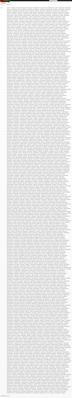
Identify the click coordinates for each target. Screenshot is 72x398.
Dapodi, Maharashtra (43, 87)
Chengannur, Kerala (15, 74)
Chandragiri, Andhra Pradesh (56, 69)
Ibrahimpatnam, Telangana (32, 139)
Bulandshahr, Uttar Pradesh (52, 63)
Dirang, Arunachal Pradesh (37, 101)
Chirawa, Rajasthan (35, 81)
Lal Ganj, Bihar (47, 205)
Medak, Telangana (9, 226)
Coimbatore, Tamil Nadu (58, 83)
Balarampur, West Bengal (10, 36)
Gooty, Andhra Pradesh (53, 119)
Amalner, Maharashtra (42, 15)
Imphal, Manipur (9, 140)
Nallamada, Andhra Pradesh (17, 244)
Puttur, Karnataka (20, 294)
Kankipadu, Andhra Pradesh (16, 166)
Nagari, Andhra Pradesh (10, 241)
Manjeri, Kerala (50, 220)
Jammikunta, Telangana (60, 146)
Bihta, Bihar (44, 57)
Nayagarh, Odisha (38, 252)
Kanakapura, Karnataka (21, 163)
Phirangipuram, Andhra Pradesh (62, 282)
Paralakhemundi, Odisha (47, 270)
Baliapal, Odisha (21, 36)
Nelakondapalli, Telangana (16, 253)
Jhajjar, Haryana (24, 151)
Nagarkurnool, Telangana (17, 241)
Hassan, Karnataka (56, 131)
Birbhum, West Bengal (55, 59)
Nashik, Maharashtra (61, 249)
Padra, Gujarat (45, 261)
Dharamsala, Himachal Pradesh (62, 95)
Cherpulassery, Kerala (63, 74)
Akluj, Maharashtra (9, 12)
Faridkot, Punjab (62, 107)
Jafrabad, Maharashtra (37, 142)
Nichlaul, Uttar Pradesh (50, 255)
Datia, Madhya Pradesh (57, 89)
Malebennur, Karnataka (21, 216)
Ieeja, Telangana (67, 139)
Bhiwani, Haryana (49, 54)
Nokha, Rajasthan (35, 258)
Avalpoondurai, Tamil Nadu (39, 30)
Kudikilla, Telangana (16, 199)
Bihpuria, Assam (40, 57)
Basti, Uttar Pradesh (42, 45)
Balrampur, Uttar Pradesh (65, 36)
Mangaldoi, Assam (15, 220)
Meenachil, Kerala (35, 226)
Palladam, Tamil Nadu (66, 264)
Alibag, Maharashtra (13, 13)
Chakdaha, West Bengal (63, 66)
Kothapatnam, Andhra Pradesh (60, 193)
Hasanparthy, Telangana (33, 131)
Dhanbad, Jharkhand (37, 95)
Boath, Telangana (31, 60)
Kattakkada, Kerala (17, 175)
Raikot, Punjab (59, 296)
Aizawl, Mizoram (27, 10)
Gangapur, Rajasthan (22, 113)
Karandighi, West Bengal (10, 169)
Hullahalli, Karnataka (31, 137)
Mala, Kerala (52, 214)
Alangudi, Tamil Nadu (54, 12)
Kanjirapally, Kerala (61, 164)
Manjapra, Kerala (46, 220)
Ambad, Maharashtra (66, 15)
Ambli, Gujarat (63, 16)
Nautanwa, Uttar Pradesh (37, 250)
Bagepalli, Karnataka (38, 33)
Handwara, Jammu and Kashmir (29, 128)
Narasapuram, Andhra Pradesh (39, 247)
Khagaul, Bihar (33, 178)
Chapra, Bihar (54, 71)
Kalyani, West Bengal (57, 160)
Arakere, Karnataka (9, 24)
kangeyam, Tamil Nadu (23, 164)
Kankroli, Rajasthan (22, 166)
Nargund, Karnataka (9, 249)
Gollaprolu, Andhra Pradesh (23, 119)
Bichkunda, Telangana (9, 57)
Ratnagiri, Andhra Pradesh (47, 306)
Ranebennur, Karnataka (38, 305)
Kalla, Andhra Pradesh (36, 158)
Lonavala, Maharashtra (15, 208)
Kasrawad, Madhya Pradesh (10, 173)
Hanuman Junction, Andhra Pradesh (50, 128)
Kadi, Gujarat (39, 154)
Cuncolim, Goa (49, 84)
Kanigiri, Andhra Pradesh (43, 164)
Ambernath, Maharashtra (51, 16)
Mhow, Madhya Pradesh (52, 228)
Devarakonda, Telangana (10, 93)
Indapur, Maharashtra (14, 140)
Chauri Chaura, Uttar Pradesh (25, 72)
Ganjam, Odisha (59, 113)
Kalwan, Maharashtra (38, 160)
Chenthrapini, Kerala (46, 74)
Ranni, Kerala (15, 306)
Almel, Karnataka (61, 13)
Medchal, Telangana (23, 226)
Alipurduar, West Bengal (26, 13)
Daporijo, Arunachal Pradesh (50, 87)
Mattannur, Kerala (31, 225)
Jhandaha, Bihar (34, 151)
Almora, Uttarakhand (66, 13)
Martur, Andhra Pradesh (45, 223)
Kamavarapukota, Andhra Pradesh (42, 161)
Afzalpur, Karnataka (24, 9)
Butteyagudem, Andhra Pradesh (48, 65)
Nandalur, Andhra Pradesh (63, 244)
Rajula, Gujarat (57, 300)
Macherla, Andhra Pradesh (67, 208)
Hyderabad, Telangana (16, 139)
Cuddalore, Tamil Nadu (23, 84)
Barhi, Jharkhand (41, 42)
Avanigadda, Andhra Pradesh (46, 30)
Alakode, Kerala (30, 12)
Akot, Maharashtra (25, 12)
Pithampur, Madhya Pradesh (31, 285)
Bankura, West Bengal (17, 39)
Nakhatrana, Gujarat (43, 243)
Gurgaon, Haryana (27, 125)
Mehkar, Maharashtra (55, 226)
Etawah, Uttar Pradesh (20, 107)
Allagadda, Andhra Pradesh (33, 13)
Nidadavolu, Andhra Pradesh (57, 255)
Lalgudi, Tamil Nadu (52, 205)
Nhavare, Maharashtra (40, 255)
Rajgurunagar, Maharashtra (10, 300)
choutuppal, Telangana (47, 83)
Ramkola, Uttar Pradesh (28, 303)
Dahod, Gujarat (35, 86)
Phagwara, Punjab (44, 282)
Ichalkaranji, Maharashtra (39, 139)
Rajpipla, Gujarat (35, 300)
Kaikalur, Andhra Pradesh (36, 155)
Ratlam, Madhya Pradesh (40, 306)
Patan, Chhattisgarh (60, 273)
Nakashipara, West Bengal (36, 243)
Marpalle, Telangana (38, 223)
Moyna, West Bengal (35, 232)
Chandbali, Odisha (23, 69)
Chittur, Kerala (21, 83)
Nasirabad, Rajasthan (9, 250)
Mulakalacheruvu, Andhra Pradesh (11, 235)
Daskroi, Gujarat (41, 89)
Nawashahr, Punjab (33, 252)
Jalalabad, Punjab (29, 145)
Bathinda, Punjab (58, 45)
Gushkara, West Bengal (61, 125)
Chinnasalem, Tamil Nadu (35, 80)
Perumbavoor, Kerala (13, 282)
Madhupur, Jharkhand (20, 211)
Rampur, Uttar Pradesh (9, 305)
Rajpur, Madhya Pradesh (41, 300)
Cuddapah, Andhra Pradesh (30, 84)
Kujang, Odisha (27, 199)
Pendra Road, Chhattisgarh (16, 279)
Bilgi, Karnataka (41, 59)
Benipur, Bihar (54, 48)
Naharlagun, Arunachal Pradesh (63, 241)
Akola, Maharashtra (14, 12)
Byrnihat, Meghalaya (9, 66)
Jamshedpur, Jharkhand (15, 148)
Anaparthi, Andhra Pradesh (10, 21)
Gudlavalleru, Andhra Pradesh (39, 122)
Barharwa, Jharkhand (35, 42)
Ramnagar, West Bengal (47, 303)
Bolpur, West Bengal (14, 62)
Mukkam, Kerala (44, 234)
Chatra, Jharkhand (14, 72)
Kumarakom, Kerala (56, 199)
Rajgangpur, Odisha (58, 299)
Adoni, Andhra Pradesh (14, 9)
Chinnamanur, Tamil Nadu (28, 80)
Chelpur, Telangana (50, 72)
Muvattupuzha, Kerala (42, 238)
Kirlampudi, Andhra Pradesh (28, 184)
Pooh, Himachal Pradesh (29, 288)
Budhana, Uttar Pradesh (40, 63)
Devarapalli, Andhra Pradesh (17, 93)
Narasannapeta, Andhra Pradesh (31, 247)
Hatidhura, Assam (68, 131)
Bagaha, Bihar (21, 33)
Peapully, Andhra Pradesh (47, 276)
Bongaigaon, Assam (40, 62)
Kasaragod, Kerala (34, 172)
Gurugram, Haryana (41, 125)
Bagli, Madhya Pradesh (51, 33)
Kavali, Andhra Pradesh (42, 175)
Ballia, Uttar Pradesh (39, 36)
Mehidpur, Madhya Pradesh (48, 226)
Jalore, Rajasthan (14, 146)
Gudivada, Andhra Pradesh (24, 122)
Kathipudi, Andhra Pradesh (24, 173)
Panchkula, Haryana (33, 267)
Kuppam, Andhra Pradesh (28, 202)
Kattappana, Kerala (22, 175)
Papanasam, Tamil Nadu (32, 270)
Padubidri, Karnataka (57, 261)
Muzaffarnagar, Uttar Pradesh (49, 238)
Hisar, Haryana (34, 134)
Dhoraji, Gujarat (64, 98)
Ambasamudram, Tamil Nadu (37, 16)
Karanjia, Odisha (22, 169)
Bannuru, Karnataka (23, 39)
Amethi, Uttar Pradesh (15, 18)
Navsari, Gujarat (63, 250)
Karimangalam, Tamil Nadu (66, 169)
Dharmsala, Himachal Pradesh (19, 98)
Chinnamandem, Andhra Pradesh (20, 80)
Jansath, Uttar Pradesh (56, 148)
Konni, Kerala (22, 190)
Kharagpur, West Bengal (16, 181)
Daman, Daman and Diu (55, 86)
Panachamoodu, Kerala (9, 267)
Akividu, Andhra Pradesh (64, 10)
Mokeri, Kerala (13, 231)
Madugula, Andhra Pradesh (48, 211)
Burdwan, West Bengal (26, 65)
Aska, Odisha (34, 27)
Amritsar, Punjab (52, 18)
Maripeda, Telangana (25, 223)
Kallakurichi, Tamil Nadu (48, 158)
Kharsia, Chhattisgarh (41, 181)
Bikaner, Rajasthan (66, 57)
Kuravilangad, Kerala (39, 202)
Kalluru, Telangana (66, 158)
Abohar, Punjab (18, 7)
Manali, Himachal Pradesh (19, 217)
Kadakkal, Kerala (15, 154)
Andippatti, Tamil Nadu (43, 21)
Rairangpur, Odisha (16, 297)
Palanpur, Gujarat (22, 264)
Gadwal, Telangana (38, 110)
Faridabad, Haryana (57, 107)
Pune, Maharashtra (63, 291)
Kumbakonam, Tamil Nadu (63, 199)
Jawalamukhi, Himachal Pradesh (30, 149)
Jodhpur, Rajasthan (66, 151)
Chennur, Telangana (34, 74)
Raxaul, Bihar (16, 308)
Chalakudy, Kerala (24, 68)
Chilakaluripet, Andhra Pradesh (34, 78)
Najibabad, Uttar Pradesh (29, 243)
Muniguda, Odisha (32, 237)
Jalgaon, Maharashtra (57, 145)
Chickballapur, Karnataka (50, 77)
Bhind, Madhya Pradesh (31, 54)
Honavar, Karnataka (67, 134)
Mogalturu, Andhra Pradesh (45, 229)
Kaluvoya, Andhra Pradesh (24, 160)
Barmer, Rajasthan (66, 42)
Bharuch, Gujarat (57, 51)
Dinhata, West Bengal (26, 101)
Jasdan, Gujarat (8, 149)
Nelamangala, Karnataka (23, 253)
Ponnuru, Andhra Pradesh (22, 288)
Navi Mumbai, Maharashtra (57, 250)
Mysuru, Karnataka (24, 240)
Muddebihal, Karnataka (49, 232)
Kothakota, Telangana (31, 193)
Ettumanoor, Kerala (26, 107)
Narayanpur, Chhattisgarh (62, 247)
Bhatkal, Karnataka (68, 51)
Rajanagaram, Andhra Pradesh (18, 299)
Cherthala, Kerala (9, 75)
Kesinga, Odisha (25, 178)
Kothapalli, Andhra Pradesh (52, 193)
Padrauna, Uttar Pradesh (51, 261)
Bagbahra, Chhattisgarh (32, 33)
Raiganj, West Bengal (38, 296)
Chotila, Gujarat (41, 83)
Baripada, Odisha (50, 42)
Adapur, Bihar (56, 7)
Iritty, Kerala (51, 140)
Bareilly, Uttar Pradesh (9, 42)
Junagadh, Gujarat (62, 152)
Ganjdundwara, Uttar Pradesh (65, 113)
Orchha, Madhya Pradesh (10, 261)
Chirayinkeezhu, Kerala (41, 81)
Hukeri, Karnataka (21, 137)
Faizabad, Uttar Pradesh (40, 107)
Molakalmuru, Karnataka (19, 231)
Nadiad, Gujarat (41, 240)
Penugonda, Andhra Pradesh (48, 279)
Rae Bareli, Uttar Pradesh (51, 294)
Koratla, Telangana (65, 190)
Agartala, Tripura (42, 9)
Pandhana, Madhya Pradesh (59, 267)
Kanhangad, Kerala (36, 164)
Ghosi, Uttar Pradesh (34, 116)
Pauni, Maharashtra (16, 276)
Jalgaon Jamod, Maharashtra (64, 145)
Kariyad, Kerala (20, 170)
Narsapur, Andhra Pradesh (27, 249)
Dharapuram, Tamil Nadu (10, 96)
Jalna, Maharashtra (9, 146)
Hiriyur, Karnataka (29, 134)
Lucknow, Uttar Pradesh (41, 208)
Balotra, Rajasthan (58, 36)
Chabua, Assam (36, 66)
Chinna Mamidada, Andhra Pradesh (11, 80)
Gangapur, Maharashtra (29, 113)
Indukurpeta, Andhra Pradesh (32, 140)
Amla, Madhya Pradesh (28, 18)
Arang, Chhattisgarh (40, 24)
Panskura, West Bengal (17, 270)
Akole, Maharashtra (20, 12)
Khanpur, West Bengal (9, 181)
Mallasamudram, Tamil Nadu (66, 216)
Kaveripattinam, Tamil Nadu (58, 175)
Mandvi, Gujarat (45, 219)
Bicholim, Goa (14, 57)
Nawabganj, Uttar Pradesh (10, 252)
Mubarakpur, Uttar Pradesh (41, 232)
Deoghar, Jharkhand (15, 92)
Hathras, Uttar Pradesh (62, 131)
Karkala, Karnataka (35, 170)
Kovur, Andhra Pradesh (16, 196)
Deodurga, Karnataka (9, 92)
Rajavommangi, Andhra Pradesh (47, 299)
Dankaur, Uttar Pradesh (33, 87)
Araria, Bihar (56, 24)
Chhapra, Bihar (52, 75)
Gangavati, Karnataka (42, 113)
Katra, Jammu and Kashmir (62, 173)
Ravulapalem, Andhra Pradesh (10, 308)
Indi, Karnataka (19, 140)
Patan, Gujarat (65, 273)
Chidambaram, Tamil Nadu (64, 77)
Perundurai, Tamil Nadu (20, 282)
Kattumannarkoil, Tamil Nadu (29, 175)
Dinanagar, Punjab (14, 101)
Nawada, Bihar (16, 252)
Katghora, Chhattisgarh (17, 173)
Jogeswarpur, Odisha (9, 152)
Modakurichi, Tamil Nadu (29, 229)
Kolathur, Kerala (52, 187)
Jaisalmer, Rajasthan (57, 143)
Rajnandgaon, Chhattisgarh (29, 300)
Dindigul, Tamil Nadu (20, 101)
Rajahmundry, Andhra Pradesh (46, 297)
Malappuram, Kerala (64, 214)
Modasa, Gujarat (34, 229)
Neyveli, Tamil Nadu (28, 255)
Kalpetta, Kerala (19, 160)
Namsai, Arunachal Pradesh (48, 244)
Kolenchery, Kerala (57, 187)
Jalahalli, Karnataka (15, 145)
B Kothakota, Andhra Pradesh (24, 60)
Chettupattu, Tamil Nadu (35, 75)
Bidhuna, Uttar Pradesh (25, 57)
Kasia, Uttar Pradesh (58, 172)
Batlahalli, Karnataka (63, 45)
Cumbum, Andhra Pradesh (37, 84)
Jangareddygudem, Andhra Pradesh (37, 148)
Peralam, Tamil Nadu (63, 279)
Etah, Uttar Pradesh (14, 107)
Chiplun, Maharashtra (9, 81)
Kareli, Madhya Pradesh (38, 169)
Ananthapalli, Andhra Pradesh (54, 19)
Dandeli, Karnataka (27, 87)
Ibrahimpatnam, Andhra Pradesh (24, 139)
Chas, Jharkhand (9, 72)
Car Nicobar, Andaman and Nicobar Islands (28, 66)
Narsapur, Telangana (33, 249)
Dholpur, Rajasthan (52, 98)
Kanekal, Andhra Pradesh (10, 164)
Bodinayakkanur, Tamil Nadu (59, 60)
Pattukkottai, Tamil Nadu (10, 276)
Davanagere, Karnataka (22, 90)
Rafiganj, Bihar (56, 294)
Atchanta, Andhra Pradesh (58, 27)
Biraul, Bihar (50, 59)
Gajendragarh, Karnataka (61, 110)
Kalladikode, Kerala (42, 158)
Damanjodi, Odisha (65, 86)
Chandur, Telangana (16, 71)
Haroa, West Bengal (15, 131)
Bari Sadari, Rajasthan (56, 42)
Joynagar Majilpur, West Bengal (43, 152)
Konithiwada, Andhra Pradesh (16, 190)
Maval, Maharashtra (47, 225)
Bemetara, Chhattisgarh (38, 48)
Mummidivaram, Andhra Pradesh (61, 235)
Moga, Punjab (39, 229)
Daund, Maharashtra (68, 89)
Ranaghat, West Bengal (16, 305)
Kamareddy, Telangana (34, 161)
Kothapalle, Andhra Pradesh (44, 193)
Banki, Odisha (12, 39)
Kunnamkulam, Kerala (9, 202)
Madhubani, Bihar (9, 211)
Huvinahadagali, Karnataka (61, 137)
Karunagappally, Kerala (66, 170)
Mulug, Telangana (48, 235)
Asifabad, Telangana (29, 27)
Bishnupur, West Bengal (10, 60)
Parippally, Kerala (16, 273)
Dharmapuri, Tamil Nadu (59, 96)
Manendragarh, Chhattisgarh (56, 219)
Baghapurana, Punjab (44, 33)
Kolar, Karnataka (25, 187)
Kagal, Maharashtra (19, 155)
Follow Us (65, 0)
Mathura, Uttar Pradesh (25, 225)
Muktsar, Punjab (54, 234)
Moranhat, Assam (38, 231)
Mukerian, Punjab (33, 234)
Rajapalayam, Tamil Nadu (26, 299)
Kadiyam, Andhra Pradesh (57, 154)
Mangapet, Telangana (35, 220)
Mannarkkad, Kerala (9, 222)
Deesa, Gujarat (33, 90)
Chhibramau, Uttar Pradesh (28, 77)
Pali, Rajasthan (45, 264)
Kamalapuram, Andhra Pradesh (17, 161)
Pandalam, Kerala (38, 267)
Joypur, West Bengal (50, 152)
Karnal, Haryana (54, 170)
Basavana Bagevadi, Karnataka (10, 45)
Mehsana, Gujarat (60, 226)
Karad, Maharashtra (39, 167)
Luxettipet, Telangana (52, 208)
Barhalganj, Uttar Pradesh (25, 42)
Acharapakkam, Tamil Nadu (50, 7)
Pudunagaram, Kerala (16, 291)
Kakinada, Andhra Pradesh (67, 155)
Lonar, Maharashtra (9, 208)
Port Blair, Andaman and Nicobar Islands (55, 288)
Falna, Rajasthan (52, 107)
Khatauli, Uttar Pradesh (54, 181)
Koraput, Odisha (54, 190)
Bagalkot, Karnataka (26, 33)
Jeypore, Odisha (9, 151)
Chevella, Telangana (41, 75)
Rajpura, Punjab (47, 300)
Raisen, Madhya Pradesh (23, 297)
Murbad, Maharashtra (51, 237)
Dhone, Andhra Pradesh (58, 98)
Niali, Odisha (45, 255)
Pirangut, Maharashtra (9, 285)
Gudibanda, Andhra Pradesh (10, 122)
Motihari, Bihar (20, 232)
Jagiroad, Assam (30, 143)
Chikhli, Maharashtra (9, 78)
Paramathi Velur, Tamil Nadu (60, 270)
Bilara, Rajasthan (23, 59)
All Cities (8, 7)
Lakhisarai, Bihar (14, 205)
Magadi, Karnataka (68, 211)
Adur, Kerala (19, 9)
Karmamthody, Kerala (49, 170)
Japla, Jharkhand (68, 148)
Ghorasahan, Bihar (29, 116)
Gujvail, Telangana (66, 122)
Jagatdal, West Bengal (54, 142)
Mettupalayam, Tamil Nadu (39, 228)
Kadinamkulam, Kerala (44, 154)
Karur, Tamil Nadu (9, 172)
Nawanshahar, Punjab (27, 252)
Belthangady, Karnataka (20, 48)
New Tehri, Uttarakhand (22, 255)
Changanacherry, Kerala (22, 71)
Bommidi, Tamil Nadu (28, 62)
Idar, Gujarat (58, 139)
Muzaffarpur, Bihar (56, 238)
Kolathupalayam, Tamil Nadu (39, 187)
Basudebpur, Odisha (48, 45)
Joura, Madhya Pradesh (36, 152)
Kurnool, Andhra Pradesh (46, 202)
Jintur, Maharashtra (61, 151)
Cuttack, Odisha (59, 84)
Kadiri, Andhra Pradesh (50, 154)
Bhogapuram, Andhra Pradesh (55, 54)
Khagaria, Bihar (29, 178)
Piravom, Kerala (15, 285)
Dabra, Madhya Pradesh (10, 86)
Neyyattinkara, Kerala (34, 255)
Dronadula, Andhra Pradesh (10, 104)
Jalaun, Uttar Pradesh (46, 145)
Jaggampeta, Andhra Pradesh (23, 143)
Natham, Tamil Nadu (15, 250)
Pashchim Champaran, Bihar (45, 273)
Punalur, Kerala (58, 291)
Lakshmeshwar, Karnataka (27, 205)
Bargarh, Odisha (15, 42)
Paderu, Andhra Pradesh (39, 261)
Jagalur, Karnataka (48, 142)
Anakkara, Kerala (21, 19)
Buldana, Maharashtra (66, 63)
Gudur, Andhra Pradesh (53, 122)
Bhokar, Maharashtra (62, 54)
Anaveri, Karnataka (16, 21)
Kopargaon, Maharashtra (33, 190)
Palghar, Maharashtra (39, 264)
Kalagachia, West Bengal (19, 157)
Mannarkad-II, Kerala (68, 220)
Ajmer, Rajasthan (37, 10)
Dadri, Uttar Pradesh (24, 86)
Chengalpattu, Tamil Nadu (61, 72)
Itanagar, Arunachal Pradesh (10, 142)
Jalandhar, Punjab (41, 145)
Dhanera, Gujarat (42, 95)
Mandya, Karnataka (49, 219)
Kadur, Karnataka (14, 155)
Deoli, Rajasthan (26, 92)
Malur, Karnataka (13, 217)
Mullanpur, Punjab (30, 235)
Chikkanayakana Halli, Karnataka (21, 78)
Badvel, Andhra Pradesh (16, 33)
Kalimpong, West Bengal (23, 158)
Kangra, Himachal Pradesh (30, 164)
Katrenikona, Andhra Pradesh (10, 175)
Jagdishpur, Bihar (9, 143)
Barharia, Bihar (30, 42)
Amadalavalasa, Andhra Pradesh (27, 15)
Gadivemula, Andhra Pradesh (32, 110)
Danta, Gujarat (38, 87)
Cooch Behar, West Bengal (10, 84)
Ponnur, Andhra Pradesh (16, 288)
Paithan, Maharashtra (63, 261)
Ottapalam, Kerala (16, 261)
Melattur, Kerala (65, 226)
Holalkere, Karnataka (54, 134)
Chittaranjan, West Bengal (60, 81)
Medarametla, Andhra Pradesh (16, 226)
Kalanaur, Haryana (43, 157)
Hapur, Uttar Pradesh (65, 128)
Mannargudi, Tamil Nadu (62, 220)
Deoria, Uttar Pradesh (38, 92)
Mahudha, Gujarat (13, 214)
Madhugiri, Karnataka (14, 211)
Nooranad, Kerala (40, 258)
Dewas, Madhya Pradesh (57, 93)
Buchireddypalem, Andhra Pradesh (26, 63)
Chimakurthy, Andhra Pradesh (47, 78)
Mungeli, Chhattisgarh (26, 237)
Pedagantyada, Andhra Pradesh (60, 276)
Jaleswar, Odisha (52, 145)
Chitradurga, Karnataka (53, 81)
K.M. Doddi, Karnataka (60, 184)
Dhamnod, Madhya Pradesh (10, 95)
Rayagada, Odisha (36, 308)
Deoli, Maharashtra (21, 92)
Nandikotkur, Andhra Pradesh (46, 246)
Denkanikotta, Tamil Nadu (63, 90)
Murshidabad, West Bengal (10, 238)
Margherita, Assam (67, 222)
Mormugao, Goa (64, 231)
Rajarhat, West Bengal (39, 299)
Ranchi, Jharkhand (32, 305)
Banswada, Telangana (35, 39)
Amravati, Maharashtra (42, 18)
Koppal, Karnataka (44, 190)
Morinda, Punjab (60, 231)
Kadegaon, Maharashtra (34, 154)
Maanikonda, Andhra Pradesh (59, 208)
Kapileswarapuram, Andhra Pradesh (25, 167)
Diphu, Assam (31, 101)
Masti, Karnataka (63, 223)
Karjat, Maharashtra (30, 170)
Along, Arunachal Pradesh (10, 15)
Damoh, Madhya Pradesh (17, 87)
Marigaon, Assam (20, 223)
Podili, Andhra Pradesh (67, 285)
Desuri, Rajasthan (44, 92)
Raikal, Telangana (50, 296)
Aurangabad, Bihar (32, 30)
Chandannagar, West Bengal (65, 68)
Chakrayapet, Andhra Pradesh (17, 68)
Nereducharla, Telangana (10, 255)
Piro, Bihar (19, 285)
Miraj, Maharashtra (64, 228)
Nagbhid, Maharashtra (37, 241)
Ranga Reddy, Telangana (45, 305)
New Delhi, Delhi (16, 255)
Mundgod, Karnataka (15, 237)
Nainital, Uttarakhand (22, 243)
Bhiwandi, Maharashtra (43, 54)
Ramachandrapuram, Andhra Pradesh (21, 302)
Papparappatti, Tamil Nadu (39, 270)
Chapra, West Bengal (49, 71)
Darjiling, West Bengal (63, 87)
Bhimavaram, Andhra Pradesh (23, 54)
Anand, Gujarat (26, 19)
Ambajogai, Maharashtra (25, 16)
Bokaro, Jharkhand (9, 62)
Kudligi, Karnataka (22, 199)
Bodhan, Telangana (47, 60)
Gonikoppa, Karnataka (47, 119)
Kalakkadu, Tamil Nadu (31, 157)
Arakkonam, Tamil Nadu (15, 24)
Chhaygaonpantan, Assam (21, 77)
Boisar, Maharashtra (65, 60)
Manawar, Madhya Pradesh (47, 217)
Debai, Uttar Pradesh (28, 90)
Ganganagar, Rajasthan (9, 113)
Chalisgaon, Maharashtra (30, 68)
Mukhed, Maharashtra (38, 234)
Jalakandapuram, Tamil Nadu (22, 145)
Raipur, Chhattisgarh (64, 296)
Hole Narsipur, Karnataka (61, 134)
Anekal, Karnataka (54, 21)
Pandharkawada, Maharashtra (67, 267)
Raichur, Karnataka (33, 296)
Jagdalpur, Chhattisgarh (66, 142)
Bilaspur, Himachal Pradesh (29, 59)
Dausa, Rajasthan (9, 90)
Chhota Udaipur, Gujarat (43, 77)
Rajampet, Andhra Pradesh (10, 299)
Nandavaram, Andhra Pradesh (10, 246)
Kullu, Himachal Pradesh (50, 199)
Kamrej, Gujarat (68, 161)
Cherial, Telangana (52, 74)
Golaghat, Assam (17, 119)
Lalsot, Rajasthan (64, 205)
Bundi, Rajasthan (9, 65)
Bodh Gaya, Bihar (53, 60)
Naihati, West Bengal (17, 243)
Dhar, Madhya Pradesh (55, 95)
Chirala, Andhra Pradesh (29, 81)
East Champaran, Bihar (68, 104)
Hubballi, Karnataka (15, 137)
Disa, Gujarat (42, 101)
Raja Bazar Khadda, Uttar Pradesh (37, 297)
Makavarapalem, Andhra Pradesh (30, 214)
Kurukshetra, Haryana (64, 202)
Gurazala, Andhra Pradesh (16, 125)
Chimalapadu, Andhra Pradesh (55, 78)
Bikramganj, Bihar (9, 59)
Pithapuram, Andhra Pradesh (39, 285)
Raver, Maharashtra (64, 306)
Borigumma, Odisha (52, 62)
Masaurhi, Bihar (51, 223)
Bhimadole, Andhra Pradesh (15, 54)
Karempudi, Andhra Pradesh (45, 169)
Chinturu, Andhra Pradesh (63, 80)
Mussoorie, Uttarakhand (23, 238)
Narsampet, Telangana (20, 249)
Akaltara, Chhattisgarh (42, 10)
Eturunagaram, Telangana (33, 107)
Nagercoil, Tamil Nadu (50, 241)
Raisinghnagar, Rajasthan (30, 297)
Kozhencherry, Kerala (43, 196)
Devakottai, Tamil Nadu (64, 92)
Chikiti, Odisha (14, 78)
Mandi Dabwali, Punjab (17, 219)
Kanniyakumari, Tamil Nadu (55, 166)
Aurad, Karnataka (20, 30)
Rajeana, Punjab (53, 299)
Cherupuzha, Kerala (22, 75)
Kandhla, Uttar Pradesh (57, 163)
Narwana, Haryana (56, 249)
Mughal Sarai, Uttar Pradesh (26, 234)
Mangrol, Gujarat (41, 220)
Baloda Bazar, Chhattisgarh (52, 36)
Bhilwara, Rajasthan (9, 54)
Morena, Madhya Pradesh (48, 231)
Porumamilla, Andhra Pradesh (64, 288)
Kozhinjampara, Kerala (55, 196)
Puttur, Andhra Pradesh (14, 294)
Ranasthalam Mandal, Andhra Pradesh (24, 305)
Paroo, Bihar (31, 273)
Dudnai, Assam (22, 104)
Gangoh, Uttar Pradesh (49, 113)
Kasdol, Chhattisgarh (39, 172)
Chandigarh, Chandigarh (29, 69)
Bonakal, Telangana (34, 62)
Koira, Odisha (16, 187)
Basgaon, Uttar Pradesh (18, 45)
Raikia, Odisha (54, 296)
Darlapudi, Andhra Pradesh (10, 89)
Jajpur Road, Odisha (67, 143)
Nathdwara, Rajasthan (21, 250)
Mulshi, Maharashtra (35, 235)
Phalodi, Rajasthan (49, 282)
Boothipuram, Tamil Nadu (46, 62)
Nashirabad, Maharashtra (68, 249)
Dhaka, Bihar (62, 93)
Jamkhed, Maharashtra (44, 146)
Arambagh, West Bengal (34, 24)
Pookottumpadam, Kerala (36, 288)
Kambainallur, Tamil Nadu (50, 161)
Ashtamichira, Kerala (24, 27)
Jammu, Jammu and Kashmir (67, 146)
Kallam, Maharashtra (54, 158)
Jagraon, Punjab (35, 143)
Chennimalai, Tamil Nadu (28, 74)
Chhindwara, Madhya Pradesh (36, 77)
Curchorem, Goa (54, 84)
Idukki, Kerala (62, 139)
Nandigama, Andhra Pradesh (31, 246)
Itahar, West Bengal (62, 140)
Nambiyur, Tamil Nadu (37, 244)
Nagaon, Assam (52, 240)
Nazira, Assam (43, 252)
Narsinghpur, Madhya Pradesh (41, 249)
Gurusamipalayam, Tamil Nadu (48, 125)
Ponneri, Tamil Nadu (9, 288)
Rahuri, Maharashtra (22, 296)
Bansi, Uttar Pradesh (29, 39)
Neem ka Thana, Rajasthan (55, 252)
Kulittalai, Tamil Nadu (43, 199)
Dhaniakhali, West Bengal (48, 95)
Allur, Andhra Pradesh (55, 13)
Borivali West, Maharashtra (59, 62)
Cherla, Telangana (58, 74)
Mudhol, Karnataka (54, 232)
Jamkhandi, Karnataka (38, 146)
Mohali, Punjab (57, 229)
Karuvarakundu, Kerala (15, 172)
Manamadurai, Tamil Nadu (27, 217)
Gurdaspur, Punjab (22, 125)
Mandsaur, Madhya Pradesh (38, 219)
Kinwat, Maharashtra (21, 184)
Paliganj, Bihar (56, 264)
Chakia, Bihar (68, 66)
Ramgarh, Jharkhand (16, 303)
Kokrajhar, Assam (20, 187)
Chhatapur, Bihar (57, 75)
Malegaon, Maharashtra (28, 216)
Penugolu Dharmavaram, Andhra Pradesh (39, 279)
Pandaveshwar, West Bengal (51, 267)
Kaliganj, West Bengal (63, 157)
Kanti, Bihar (13, 167)
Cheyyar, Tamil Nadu (46, 75)
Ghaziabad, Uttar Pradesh (16, 116)
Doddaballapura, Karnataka (54, 101)
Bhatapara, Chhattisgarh (63, 51)
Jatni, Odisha (17, 149)
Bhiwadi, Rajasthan (37, 54)
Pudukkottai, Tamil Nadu (10, 291)
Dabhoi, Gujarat (63, 84)
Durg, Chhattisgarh (51, 104)
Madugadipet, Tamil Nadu (41, 211)
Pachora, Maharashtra (21, 261)
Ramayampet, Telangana (51, 302)
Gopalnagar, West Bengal (65, 119)
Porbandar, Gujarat (47, 288)
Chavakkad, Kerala (32, 72)
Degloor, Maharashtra (39, 90)
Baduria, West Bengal (9, 33)
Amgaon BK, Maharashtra (22, 18)
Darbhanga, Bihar (57, 87)
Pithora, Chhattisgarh (46, 285)
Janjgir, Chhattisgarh (45, 148)
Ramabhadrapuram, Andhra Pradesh (11, 302)
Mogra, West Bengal (51, 229)
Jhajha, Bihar (20, 151)
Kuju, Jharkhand (32, 199)
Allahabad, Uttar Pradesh (41, 13)
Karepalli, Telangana (52, 169)
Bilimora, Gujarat (46, 59)
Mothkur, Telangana (15, 232)
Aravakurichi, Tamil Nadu (62, 24)
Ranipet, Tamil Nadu (68, 305)
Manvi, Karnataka (34, 222)
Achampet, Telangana (43, 7)
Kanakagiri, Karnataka (15, 163)
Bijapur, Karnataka (54, 57)
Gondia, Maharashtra (40, 119)
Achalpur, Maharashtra (29, 7)
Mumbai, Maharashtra (53, 235)
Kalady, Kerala (13, 157)
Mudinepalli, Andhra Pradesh (18, 234)
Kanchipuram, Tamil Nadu (37, 163)
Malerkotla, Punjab (34, 216)
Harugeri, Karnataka (21, 131)
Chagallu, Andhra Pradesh (51, 66)
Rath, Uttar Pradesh (33, 306)
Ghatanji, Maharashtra (9, 116)
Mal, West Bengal (48, 214)
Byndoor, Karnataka (64, 65)
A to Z (7, 4)
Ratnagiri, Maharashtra (53, 306)
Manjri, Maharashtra (55, 220)
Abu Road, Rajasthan (23, 7)
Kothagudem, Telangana (25, 193)
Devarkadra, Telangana (25, 93)
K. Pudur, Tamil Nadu (61, 196)
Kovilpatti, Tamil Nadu (9, 196)
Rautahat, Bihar (59, 306)
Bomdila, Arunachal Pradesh (21, 62)
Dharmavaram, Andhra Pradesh (11, 98)
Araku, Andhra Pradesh (27, 24)
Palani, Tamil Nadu (17, 264)
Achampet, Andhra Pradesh (36, 7)
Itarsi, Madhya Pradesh (17, 142)
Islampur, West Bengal (56, 140)
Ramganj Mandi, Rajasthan (10, 303)
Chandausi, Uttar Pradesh (17, 69)
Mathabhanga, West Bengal (10, 225)
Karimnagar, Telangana (15, 170)
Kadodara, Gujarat (64, 154)
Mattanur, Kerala (36, 225)
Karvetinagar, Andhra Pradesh (22, 172)
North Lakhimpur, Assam (55, 258)
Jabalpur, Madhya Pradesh (24, 142)
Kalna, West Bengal (9, 160)
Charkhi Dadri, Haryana (60, 71)
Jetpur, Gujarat (62, 149)
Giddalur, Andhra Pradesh (49, 116)
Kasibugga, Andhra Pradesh (65, 172)
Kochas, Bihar (65, 184)
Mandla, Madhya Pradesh (31, 219)
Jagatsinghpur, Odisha (60, 142)
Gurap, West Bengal (9, 125)
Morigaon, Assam (55, 231)
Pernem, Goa (8, 282)
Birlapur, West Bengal (61, 59)
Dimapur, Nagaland (9, 101)
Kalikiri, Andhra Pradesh (17, 158)
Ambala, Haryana (31, 16)
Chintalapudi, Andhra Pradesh (49, 80)
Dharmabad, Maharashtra (29, 96)
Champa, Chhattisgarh (58, 68)
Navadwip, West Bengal (44, 250)
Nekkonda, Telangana (9, 253)
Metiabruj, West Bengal (26, 228)
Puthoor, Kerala (9, 294)
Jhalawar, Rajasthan (29, 151)
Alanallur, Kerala (35, 12)
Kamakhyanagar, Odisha (64, 160)
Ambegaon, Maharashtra (45, 16)
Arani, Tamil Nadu (46, 24)
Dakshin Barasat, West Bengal (41, 86)
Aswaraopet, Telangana (51, 27)
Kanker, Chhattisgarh (9, 166)
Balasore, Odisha (16, 36)
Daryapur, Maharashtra (35, 89)
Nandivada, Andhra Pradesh (54, 246)
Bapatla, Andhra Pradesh (60, 39)
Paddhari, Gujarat (33, 261)
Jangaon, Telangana (30, 148)
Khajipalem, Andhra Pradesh (47, 178)
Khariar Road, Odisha (35, 181)
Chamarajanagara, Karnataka (51, 68)
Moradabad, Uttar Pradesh (32, 231)
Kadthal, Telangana (9, 155)
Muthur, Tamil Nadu (36, 238)
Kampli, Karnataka (56, 161)
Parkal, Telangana (22, 273)
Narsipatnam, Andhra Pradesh (49, 249)
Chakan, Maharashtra (57, 66)
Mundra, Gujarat (21, 237)
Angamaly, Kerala (60, 21)
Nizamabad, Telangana (15, 258)
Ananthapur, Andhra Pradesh (62, 19)
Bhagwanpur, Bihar (21, 51)
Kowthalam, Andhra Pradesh (23, 196)
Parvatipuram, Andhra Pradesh (37, 273)
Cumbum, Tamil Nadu (44, 84)
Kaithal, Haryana (48, 155)
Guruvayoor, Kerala (55, 125)
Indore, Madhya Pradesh (25, 140)
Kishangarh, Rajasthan (40, 184)
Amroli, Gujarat (63, 18)
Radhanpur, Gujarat (44, 294)
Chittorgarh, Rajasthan (16, 83)
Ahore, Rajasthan (22, 10)
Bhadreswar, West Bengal (10, 51)
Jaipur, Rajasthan (52, 143)
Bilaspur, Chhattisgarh (35, 59)
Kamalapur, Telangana (9, 161)
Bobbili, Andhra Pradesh (37, 60)
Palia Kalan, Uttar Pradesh (50, 264)
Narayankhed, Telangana (55, 247)
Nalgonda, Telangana (64, 243)
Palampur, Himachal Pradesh (10, 264)
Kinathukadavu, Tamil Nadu (10, 184)
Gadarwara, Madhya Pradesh (10, 110)
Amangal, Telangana (48, 15)
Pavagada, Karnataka (21, 276)
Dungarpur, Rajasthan (45, 104)
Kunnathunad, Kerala (15, 202)
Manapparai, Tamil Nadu (40, 217)
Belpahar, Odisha (14, 48)
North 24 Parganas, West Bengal (47, 258)
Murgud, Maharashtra (57, 237)
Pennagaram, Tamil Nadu (30, 279)
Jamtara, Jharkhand (20, 148)
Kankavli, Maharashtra (67, 164)
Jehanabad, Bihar (52, 149)
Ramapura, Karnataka (44, 302)
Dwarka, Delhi (62, 104)
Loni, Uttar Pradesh (29, 208)
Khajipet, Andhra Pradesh (55, 178)
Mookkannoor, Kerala (25, 231)
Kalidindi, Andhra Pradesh (56, 157)
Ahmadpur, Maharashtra (61, 9)
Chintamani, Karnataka (56, 80)
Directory (59, 0)
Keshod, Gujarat (20, 178)
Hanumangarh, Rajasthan (43, 128)
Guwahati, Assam (67, 125)
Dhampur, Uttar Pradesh (17, 95)
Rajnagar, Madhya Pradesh (22, 300)
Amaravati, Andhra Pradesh (55, 15)
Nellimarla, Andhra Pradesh (30, 253)
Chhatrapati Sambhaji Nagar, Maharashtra (12, 77)
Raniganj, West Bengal (55, 305)
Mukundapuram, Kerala (60, 234)
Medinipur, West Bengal (29, 226)
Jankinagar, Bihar (51, 148)
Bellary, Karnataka (9, 48)
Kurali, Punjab (34, 202)
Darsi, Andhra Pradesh (23, 89)
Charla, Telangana (65, 71)
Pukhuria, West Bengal (22, 291)
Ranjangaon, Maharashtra (10, 306)
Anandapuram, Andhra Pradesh (38, 19)
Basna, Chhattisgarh (36, 45)
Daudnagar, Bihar (63, 89)
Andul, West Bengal (49, 21)
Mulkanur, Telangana (24, 235)
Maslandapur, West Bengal (57, 223)
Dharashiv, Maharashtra (17, 96)
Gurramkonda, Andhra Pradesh (34, 125)
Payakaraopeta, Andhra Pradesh (29, 276)
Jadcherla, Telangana (31, 142)
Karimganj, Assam (9, 170)
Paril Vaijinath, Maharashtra (10, 273)
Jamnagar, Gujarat (9, 148)
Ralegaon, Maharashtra (63, 300)
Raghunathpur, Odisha (66, 294)
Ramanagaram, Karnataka (30, 302)
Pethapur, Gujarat (26, 282)
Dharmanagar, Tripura (53, 96)
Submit (62, 0)
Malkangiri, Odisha (53, 216)
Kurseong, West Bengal (52, 202)
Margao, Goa (62, 222)
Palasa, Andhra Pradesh (33, 264)
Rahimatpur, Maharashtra (16, 296)
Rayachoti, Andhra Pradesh (22, 308)
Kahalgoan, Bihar (25, 155)
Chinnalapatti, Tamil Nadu (63, 78)
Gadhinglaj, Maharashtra (24, 110)
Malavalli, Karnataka (9, 216)
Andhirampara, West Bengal (29, 21)
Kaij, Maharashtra (30, 155)
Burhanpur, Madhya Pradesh (33, 65)
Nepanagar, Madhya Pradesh (50, 253)
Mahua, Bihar (8, 214)
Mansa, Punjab (23, 222)
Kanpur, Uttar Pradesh (66, 166)
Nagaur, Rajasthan (23, 241)
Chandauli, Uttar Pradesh (10, 69)
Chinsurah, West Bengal (42, 80)
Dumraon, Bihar (40, 104)
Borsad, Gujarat (65, 62)
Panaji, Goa (21, 267)
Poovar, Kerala (42, 288)
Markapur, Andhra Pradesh (32, 223)
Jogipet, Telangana (15, 152)
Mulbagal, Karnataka (18, 235)
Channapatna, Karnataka (35, 71)
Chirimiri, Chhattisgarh (47, 81)
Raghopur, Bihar (61, 294)
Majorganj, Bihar (23, 214)
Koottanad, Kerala (27, 190)
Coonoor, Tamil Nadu (16, 84)
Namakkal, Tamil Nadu (30, 244)
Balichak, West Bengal (26, 36)
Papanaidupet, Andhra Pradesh (25, 270)
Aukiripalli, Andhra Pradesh (10, 30)
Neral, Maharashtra (62, 253)
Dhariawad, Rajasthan (23, 96)
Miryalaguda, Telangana (10, 229)
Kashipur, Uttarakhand (52, 172)
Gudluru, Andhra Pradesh (46, 122)
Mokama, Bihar (8, 231)
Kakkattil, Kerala (9, 157)
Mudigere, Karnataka (66, 232)
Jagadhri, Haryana (43, 142)
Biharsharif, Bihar (35, 57)
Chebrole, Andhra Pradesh (38, 72)
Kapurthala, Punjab (33, 167)
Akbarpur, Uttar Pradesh (49, 10)
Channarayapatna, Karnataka (42, 71)
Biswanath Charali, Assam (17, 60)
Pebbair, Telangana (53, 276)
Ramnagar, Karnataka (34, 303)
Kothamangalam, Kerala (37, 193)
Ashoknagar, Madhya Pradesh (10, 27)
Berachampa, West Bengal (60, 48)
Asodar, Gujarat (39, 27)
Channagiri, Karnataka (29, 71)
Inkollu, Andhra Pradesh (40, 140)
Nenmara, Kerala (44, 253)
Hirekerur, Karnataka (23, 134)
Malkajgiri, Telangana (47, 216)
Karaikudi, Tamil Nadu (50, 167)
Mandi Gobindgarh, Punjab (24, 219)
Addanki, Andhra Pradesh (61, 7)
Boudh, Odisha (13, 63)
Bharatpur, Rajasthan (51, 51)
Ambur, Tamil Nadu (9, 18)
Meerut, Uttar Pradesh (41, 226)
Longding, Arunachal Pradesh (22, 208)
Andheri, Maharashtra (22, 21)
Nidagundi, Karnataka (64, 255)
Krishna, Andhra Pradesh (68, 196)
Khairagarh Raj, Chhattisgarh (39, 178)
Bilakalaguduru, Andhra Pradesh (16, 59)
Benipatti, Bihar (50, 48)
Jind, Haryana (56, 151)
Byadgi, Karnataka (59, 65)
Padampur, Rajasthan (27, 261)
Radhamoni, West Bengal (38, 294)
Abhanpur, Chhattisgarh (13, 7)
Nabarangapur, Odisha (30, 240)
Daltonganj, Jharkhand (48, 86)
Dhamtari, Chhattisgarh (24, 95)
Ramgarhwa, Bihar (22, 303)
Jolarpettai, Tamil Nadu (25, 152)
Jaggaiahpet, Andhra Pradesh (15, 143)
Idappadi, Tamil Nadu (54, 139)
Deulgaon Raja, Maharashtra (50, 92)
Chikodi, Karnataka (28, 78)
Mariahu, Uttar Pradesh (9, 223)
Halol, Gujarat (8, 128)
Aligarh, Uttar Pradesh (19, 13)
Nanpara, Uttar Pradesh (23, 247)
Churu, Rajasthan (53, 83)
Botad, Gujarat (8, 63)
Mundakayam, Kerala (9, 237)
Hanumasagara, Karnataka (59, 128)
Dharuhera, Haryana (26, 98)
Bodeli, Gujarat (42, 60)
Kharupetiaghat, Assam (47, 181)
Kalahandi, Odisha (25, 157)
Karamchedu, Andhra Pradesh (65, 167)
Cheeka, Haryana (45, 72)
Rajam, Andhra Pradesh (61, 297)
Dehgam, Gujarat (44, 90)
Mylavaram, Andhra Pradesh (10, 240)
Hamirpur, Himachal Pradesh (14, 128)
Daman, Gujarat (61, 86)
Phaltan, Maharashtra (54, 282)
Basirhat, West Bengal (24, 45)
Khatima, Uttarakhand (65, 181)
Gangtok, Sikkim (54, 113)
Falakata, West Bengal (46, 107)
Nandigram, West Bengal (39, 246)
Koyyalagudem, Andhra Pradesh (36, 196)
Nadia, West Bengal (35, 240)
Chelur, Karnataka (55, 72)
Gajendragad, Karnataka (54, 110)
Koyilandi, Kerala (29, 196)
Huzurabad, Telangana (68, 137)
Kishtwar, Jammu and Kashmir (47, 184)
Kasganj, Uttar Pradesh (46, 172)
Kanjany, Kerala (56, 164)
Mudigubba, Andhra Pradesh (10, 234)
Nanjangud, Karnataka (16, 247)
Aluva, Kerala (15, 15)
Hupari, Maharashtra (48, 137)
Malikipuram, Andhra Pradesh (40, 216)
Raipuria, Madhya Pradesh (10, 297)
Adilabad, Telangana (67, 7)
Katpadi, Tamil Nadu (55, 173)
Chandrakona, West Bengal (64, 69)
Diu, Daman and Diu (47, 101)
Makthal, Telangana (42, 214)
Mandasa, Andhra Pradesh (10, 219)
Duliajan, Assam (26, 104)
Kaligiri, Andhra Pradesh (10, 158)
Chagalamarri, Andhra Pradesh (43, 66)
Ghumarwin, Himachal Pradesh (42, 116)
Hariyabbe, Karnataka (9, 131)
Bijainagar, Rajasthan (49, 57)
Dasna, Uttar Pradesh (46, 89)
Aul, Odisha (15, 30)
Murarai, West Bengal (45, 237)
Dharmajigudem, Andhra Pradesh (45, 96)
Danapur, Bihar (22, 87)
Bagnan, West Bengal (57, 33)
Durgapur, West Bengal (57, 104)
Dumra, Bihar (36, 104)
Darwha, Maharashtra (29, 89)
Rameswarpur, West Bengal (64, 302)
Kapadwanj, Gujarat (18, 167)
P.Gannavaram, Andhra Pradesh (37, 282)
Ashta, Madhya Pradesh (18, 27)
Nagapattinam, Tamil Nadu (58, 240)
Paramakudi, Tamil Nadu (54, 270)
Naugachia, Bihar (31, 250)
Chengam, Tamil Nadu (9, 74)
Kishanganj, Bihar (35, 184)
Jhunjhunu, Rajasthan (51, 151)
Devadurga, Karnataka (57, 92)
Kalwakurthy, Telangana (32, 160)
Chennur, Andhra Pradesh (40, 74)
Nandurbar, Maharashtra (68, 246)
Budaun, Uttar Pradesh (34, 63)
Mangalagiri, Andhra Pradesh (64, 219)
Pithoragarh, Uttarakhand (53, 285)
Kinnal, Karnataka (16, 184)
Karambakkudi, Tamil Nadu (57, 167)
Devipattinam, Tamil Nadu (49, 93)
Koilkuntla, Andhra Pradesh (10, 187)
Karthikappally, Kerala (60, 170)
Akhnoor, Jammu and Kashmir (56, 10)
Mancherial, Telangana (54, 217)
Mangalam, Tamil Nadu (10, 220)
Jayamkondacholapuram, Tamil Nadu (39, 149)
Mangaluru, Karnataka (21, 220)
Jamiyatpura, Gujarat (32, 146)
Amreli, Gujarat (47, 18)
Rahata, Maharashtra (9, 296)
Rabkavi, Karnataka (32, 294)
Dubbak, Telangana (17, 104)
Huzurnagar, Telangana (10, 139)
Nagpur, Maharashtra (56, 241)
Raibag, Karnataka (27, 296)
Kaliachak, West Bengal (49, 157)
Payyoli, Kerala (41, 276)
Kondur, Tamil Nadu (9, 190)
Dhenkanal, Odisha (42, 98)
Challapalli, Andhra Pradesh (43, 68)
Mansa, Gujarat (19, 222)
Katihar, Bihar (43, 173)
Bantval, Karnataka (54, 39)
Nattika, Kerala (26, 250)
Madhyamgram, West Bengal (27, 211)
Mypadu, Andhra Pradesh (18, 240)
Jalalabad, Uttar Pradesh (35, 145)
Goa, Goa (65, 116)
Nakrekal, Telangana (53, 243)
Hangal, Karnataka (36, 128)
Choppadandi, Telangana (36, 83)
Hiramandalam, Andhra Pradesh (17, 134)
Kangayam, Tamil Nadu (17, 164)
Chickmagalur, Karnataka (57, 77)
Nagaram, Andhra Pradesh (66, 240)
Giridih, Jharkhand (61, 116)
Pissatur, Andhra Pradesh (24, 285)
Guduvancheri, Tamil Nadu (60, 122)
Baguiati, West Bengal (63, 33)
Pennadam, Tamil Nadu (23, 279)
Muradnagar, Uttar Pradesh (38, 237)
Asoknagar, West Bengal (45, 27)
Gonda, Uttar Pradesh (30, 119)
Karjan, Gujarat (25, 170)
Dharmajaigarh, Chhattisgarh (37, 96)
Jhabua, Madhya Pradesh (15, 151)
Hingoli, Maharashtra (9, 134)
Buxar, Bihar (54, 65)
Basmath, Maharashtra (31, 45)
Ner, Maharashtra (57, 253)
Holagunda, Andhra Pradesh (47, 134)
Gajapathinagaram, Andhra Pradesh (46, 110)
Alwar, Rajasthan (20, 15)
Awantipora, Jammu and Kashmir (61, 30)
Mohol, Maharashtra (68, 229)
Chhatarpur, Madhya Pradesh (63, 75)
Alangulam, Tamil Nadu (61, 12)
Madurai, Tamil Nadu (54, 211)
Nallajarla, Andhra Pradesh (10, 244)
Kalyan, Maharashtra (43, 160)
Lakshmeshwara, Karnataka (35, 205)
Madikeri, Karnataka (34, 211)
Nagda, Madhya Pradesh (43, 241)
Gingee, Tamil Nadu (56, 116)
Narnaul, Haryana (15, 249)
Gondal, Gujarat (35, 119)
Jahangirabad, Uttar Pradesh (46, 143)
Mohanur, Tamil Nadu (62, 229)
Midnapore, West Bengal (59, 228)
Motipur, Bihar (30, 232)
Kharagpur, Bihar (22, 181)
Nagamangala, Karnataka (47, 240)
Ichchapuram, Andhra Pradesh (46, 139)
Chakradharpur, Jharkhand (10, 68)
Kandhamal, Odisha (50, 163)
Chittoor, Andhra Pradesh (10, 83)
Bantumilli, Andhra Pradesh (47, 39)
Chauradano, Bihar (19, 72)
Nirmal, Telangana (9, 258)
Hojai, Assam (42, 134)
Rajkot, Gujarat (16, 300)
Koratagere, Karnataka (59, 190)
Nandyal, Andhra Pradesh (10, 247)
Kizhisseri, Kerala (54, 184)
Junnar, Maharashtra (9, 154)
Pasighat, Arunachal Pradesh (53, 273)
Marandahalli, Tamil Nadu (52, 222)
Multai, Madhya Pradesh (42, 235)
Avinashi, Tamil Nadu (53, 30)
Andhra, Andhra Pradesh (36, 21)
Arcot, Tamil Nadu (68, 24)
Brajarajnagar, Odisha (18, 63)
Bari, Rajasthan (45, 42)
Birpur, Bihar (66, 59)
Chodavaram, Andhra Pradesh (28, 83)
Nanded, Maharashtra (17, 246)
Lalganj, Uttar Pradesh (41, 205)
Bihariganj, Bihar (30, 57)
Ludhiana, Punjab (46, 208)
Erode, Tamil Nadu (9, 107)
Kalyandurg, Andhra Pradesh (50, 160)
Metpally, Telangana (32, 228)
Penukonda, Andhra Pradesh (56, 279)
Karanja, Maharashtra (16, 169)
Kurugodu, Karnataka (58, 202)
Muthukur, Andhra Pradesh (29, 238)
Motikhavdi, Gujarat (25, 232)
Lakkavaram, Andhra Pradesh (20, 205)
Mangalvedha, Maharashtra (28, 220)
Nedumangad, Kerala (48, 252)
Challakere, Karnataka (37, 68)
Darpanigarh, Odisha (16, 89)
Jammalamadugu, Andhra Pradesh (52, 146)
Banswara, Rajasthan (41, 39)
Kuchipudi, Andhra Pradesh (10, 199)
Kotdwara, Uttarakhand (9, 193)
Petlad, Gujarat (30, 282)
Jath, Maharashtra (13, 149)
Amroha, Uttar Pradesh (57, 18)
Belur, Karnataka (32, 48)
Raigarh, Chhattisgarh (44, 296)
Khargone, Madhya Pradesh (28, 181)
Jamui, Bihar (25, 148)
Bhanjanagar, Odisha (38, 51)
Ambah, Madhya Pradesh (10, 16)
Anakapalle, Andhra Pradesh (10, 19)
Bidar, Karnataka (19, 57)
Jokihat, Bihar (19, 152)
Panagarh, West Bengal (16, 267)
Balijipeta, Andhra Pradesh (33, 36)
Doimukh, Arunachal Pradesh (61, 101)
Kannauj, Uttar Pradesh (48, 166)
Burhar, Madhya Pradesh (41, 65)
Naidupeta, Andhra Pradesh (10, 243)
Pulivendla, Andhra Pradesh (35, 291)
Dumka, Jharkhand (31, 104)
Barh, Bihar (19, 42)
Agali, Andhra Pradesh (30, 9)
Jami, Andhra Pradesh (26, 146)
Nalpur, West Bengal (24, 244)
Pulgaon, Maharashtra (28, 291)
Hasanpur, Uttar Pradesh (39, 131)
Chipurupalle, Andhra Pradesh (16, 81)
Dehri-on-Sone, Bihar (56, 90)
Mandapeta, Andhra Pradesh (61, 217)
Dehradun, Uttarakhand (50, 90)
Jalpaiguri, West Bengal (20, 146)
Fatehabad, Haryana (67, 107)
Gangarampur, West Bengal (35, 113)
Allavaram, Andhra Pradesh (48, 13)
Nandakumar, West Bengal (56, 244)
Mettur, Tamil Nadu (45, 228)
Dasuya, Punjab (52, 89)
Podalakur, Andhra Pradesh (60, 285)
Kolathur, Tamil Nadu (46, 187)
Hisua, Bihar (38, 134)
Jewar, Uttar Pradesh (67, 149)
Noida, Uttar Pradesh (29, 258)
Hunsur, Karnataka (43, 137)
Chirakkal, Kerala (23, 81)
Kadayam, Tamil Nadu (20, 154)
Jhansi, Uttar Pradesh (39, 151)
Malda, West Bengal (15, 216)
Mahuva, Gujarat (18, 214)
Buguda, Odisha (46, 63)
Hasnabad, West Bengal (46, 131)
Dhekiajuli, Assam (37, 98)
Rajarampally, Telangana (33, 299)
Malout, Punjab (8, 217)
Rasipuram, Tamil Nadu (27, 306)
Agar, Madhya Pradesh (36, 9)
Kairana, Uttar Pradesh (43, 155)
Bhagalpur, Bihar (16, 51)
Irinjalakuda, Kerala (46, 140)
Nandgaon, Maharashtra (24, 246)
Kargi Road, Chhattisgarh (59, 169)
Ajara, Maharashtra (32, 10)
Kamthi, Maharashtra (9, 163)
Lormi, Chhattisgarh (34, 208)
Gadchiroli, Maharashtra (18, 110)
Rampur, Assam (63, 303)
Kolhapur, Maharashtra (63, 187)
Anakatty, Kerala (17, 19)
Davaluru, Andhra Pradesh (15, 90)
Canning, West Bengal (19, 66)
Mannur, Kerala (14, 222)
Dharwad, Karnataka (31, 98)
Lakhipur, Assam (9, 205)
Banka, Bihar (8, 39)
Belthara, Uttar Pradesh (27, 48)
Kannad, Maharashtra (28, 166)
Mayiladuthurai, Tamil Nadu (64, 225)
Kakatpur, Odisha (61, 155)
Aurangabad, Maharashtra (26, 30)
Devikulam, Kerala (43, 93)
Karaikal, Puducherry (44, 167)
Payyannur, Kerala (36, 276)
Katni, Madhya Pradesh (49, 173)
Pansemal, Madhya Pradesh (10, 270)
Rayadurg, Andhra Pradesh (30, 308)
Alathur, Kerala (8, 13)
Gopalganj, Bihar (59, 119)
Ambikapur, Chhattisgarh (58, 16)
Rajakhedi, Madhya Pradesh (54, 297)
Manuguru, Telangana (28, 222)
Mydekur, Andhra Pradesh (62, 238)
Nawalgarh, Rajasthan (21, 252)
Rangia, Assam (50, 305)
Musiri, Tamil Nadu (16, 238)
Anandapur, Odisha (31, 19)
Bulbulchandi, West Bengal (59, 63)
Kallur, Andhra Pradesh (61, 158)
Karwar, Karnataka (29, 172)
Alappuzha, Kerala (67, 12)
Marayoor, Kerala (58, 222)
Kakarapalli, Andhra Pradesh (54, 155)
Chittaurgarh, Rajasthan (67, 81)
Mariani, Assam (15, 223)
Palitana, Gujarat (61, 264)
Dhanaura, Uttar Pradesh (31, 95)
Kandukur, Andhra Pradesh (64, 163)
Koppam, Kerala (49, 190)
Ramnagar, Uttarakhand (41, 303)
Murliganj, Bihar (62, 237)
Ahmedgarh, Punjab (9, 10)
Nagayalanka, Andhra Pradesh (29, 241)
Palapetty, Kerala (27, 264)
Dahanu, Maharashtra (30, 86)
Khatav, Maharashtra (59, 181)
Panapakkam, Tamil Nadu (27, 267)
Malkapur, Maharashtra (59, 216)
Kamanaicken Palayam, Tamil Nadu (26, 161)
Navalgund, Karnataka (50, 250)
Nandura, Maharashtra (61, 246)
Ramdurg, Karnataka (57, 302)
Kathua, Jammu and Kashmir (31, 173)
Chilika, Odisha (41, 78)
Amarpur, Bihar (61, 15)
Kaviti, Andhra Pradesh (65, 175)
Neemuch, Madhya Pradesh (62, 252)
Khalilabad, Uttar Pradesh (62, 178)
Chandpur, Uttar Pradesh (49, 69)
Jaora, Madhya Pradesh (63, 148)
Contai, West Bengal (64, 83)
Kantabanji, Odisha (9, 167)
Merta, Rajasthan (20, 228)
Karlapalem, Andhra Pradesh (42, 170)
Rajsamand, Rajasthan (52, 300)
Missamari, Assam (22, 229)
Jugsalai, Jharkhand (56, 152)
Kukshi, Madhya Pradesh (37, 199)
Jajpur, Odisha (62, 143)
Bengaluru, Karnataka (44, 48)
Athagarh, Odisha (64, 27)
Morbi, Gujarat (42, 231)
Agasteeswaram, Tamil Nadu (48, 9)
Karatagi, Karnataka (27, 169)
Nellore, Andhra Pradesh (38, 253)
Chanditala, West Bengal (43, 69)
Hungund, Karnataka (37, 137)
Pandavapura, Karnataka (44, 267)
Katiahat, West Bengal (38, 173)
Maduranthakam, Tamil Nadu (61, 211)
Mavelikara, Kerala (52, 225)
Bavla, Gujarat (68, 45)
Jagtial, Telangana (39, 143)
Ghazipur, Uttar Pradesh (23, 116)
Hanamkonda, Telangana (22, 128)
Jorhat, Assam (30, 152)
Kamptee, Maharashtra (62, 161)
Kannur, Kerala (61, 166)
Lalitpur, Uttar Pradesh (58, 205)
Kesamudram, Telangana (10, 178)
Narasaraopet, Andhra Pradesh (48, 247)
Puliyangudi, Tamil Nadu (43, 291)
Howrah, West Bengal (9, 137)
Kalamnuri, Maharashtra (37, 157)
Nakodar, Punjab (48, 243)
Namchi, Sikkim (42, 244)
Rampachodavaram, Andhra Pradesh (55, 303)
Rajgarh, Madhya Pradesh (65, 299)
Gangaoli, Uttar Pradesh (16, 113)
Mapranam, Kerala (45, 222)
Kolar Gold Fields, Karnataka (31, 187)
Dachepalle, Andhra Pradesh (17, 86)
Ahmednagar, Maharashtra (16, 10)
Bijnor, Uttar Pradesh (60, 57)
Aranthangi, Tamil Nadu (51, 24)
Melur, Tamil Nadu (9, 228)
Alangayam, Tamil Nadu (48, 12)
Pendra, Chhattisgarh (9, 279)
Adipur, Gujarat (8, 9)
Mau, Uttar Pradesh (41, 225)
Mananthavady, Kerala (33, 217)
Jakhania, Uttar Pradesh (10, 145)
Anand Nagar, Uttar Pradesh (46, 19)
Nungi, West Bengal (61, 258)
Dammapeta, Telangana (10, 87)
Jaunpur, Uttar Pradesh (23, 149)
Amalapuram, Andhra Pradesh (35, 15)
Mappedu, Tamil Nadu (39, 222)
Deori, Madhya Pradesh (32, 92)
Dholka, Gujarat (47, 98)
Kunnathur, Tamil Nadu (21, 202)
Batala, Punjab (53, 45)
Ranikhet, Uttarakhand (62, 305)
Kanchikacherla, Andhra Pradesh (29, 163)
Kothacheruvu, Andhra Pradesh (17, 193)
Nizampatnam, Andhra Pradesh (22, 258)
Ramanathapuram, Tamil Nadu (37, 302)
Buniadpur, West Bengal (20, 65)
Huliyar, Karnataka (26, 137)
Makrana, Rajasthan (37, 214)
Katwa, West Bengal (36, 175)
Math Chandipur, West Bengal (18, 225)
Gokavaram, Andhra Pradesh (10, 119)
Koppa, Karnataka (39, 190)
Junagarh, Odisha (67, 152)
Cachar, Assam (14, 66)
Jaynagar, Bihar (47, 149)
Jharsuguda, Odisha (45, 151)
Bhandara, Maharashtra (32, 51)
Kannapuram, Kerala (42, 166)
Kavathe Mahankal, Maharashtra (50, 175)
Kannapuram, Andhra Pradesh (35, 166)
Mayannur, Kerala (58, 225)
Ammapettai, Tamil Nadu (35, 18)
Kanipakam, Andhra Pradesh (50, 164)
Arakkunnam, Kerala (21, 24)
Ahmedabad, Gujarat (67, 9)
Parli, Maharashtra (27, 273)
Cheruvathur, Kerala (28, 75)
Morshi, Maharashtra (9, 232)
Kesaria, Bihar (15, 178)
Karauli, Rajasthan (32, 169)
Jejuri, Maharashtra (57, 149)
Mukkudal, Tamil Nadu (49, 234)
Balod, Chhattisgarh (45, 36)
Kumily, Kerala (69, 199)
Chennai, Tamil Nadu (21, 74)
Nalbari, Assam (59, 243)
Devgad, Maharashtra (31, 93)
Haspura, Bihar (52, 131)
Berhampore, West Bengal (67, 48)
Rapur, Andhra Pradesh (21, 306)
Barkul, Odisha (61, 42)
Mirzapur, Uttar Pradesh (17, 229)
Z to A (10, 4)
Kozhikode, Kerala (49, 196)
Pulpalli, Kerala (53, 291)
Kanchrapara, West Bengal (44, 163)
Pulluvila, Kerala (49, 291)
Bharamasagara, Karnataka (45, 51)
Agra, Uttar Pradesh (55, 9)
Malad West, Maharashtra (58, 214)
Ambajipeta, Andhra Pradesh (17, 16)
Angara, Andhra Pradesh (66, 21)
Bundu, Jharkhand (14, 65)
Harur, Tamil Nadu (26, 131)
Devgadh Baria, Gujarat (37, 93)
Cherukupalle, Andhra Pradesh (15, 75)
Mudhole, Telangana (60, 232)
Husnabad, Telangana (54, 137)
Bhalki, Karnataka (26, 51)
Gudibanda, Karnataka (17, 122)
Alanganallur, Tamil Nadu (41, 12)
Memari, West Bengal (15, 228)
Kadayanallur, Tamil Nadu (27, 154)
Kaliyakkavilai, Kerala (29, 158)
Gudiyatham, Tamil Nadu (31, 122)
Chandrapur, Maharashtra (10, 71)
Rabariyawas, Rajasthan (26, 294)
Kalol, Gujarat (14, 160)
